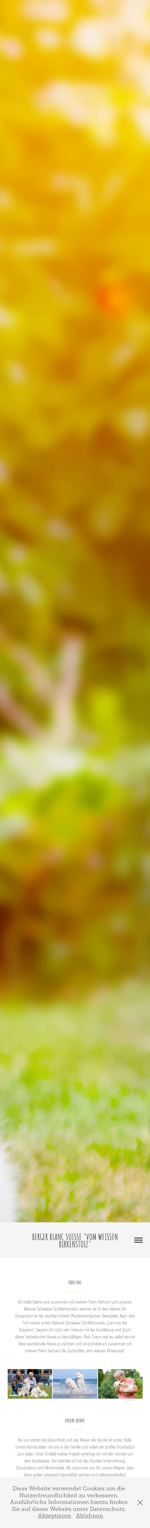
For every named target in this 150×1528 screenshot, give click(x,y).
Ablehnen (89, 1516)
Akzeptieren (54, 1516)
